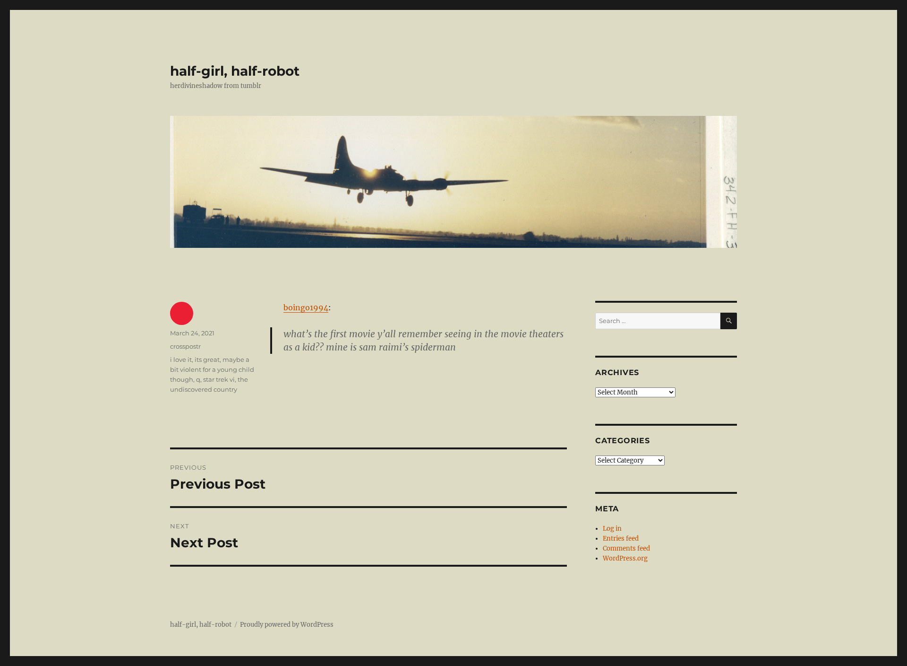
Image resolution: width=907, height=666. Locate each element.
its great (207, 359)
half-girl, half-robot (234, 71)
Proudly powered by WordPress (287, 625)
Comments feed (626, 548)
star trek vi (219, 379)
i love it (181, 359)
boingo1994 (305, 307)
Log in (612, 529)
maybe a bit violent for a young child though (212, 369)
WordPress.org (625, 558)
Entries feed (621, 539)
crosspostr (185, 346)
